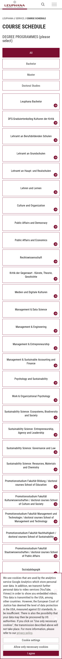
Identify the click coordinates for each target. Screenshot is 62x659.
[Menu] (54, 5)
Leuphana (7, 18)
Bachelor (31, 63)
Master (31, 74)
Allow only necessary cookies (31, 647)
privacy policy (24, 633)
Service (20, 18)
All (31, 52)
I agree (31, 653)
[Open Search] (43, 4)
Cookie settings (31, 640)
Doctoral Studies (31, 85)
